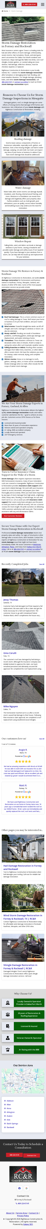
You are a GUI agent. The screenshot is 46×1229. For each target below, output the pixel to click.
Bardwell (10, 1127)
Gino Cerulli (9, 653)
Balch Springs (12, 1123)
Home (5, 11)
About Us (10, 1213)
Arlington (5, 547)
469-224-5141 (30, 4)
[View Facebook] (19, 1188)
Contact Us (31, 1155)
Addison (10, 1101)
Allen (9, 1104)
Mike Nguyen (10, 706)
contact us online (21, 82)
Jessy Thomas (10, 599)
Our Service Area (23, 1065)
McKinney (37, 544)
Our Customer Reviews (13, 516)
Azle (8, 1120)
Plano (12, 547)
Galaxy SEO (28, 1224)
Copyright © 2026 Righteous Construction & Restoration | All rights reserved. (23, 1220)
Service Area (21, 1213)
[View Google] (26, 1188)
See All (41, 564)
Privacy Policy (23, 1215)
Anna (9, 1108)
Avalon (9, 1116)
